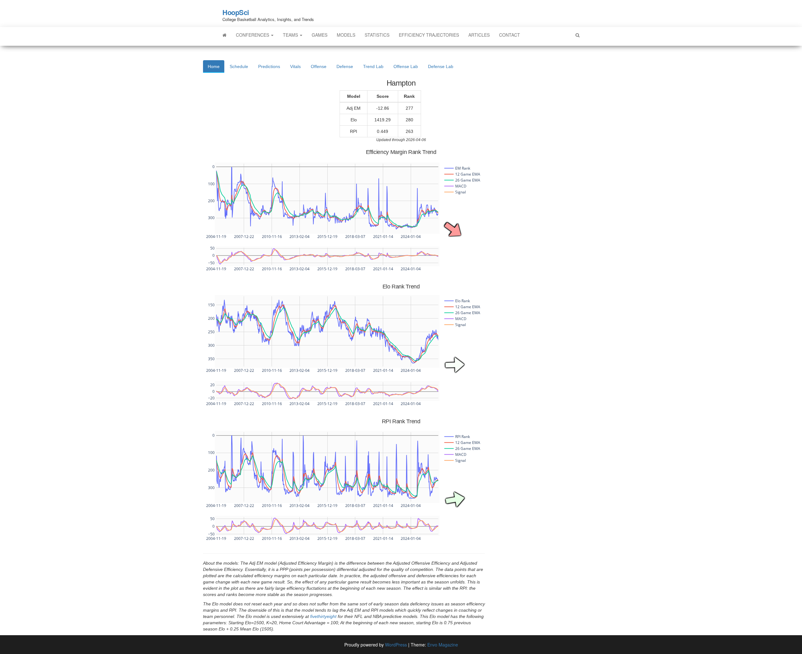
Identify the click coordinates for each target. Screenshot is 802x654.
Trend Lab (373, 66)
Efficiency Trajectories (429, 35)
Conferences (253, 35)
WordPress (396, 644)
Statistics (377, 35)
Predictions (269, 66)
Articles (479, 35)
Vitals (295, 66)
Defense (344, 66)
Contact (509, 35)
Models (346, 35)
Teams (291, 35)
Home (214, 66)
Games (319, 35)
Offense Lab (405, 66)
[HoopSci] (224, 35)
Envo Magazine (442, 644)
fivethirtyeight (323, 616)
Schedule (239, 66)
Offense (318, 66)
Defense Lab (440, 66)
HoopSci (235, 12)
